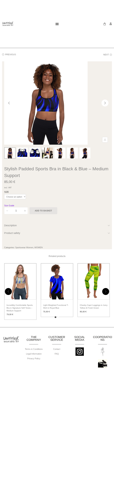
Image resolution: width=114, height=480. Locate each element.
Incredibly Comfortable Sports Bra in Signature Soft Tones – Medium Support (20, 308)
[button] (57, 24)
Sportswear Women (24, 247)
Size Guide (9, 205)
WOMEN (38, 247)
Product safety (12, 233)
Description (10, 225)
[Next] (104, 103)
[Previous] (9, 103)
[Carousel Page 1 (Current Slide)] (55, 317)
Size (6, 192)
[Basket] (104, 24)
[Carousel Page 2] (58, 317)
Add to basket (43, 210)
